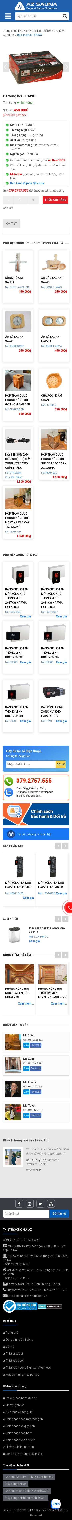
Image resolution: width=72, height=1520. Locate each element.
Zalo (26, 1045)
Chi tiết (11, 223)
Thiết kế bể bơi (14, 1360)
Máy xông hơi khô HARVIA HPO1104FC (18, 885)
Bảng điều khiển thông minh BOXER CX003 (16, 653)
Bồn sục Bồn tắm (16, 1476)
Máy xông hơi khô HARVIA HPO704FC (51, 885)
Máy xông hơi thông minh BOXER (25, 1497)
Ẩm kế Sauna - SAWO (15, 339)
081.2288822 (35, 1039)
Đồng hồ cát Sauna (14, 280)
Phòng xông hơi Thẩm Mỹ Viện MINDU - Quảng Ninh (52, 993)
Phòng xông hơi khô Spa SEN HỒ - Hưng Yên (17, 993)
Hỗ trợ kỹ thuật (14, 1405)
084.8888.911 (35, 1110)
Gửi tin (57, 1213)
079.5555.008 (35, 1063)
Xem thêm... (26, 1003)
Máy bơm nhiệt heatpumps (22, 1374)
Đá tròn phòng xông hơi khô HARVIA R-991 (52, 712)
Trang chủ (9, 30)
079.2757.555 (18, 190)
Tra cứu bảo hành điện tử (20, 1398)
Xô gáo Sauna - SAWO (52, 280)
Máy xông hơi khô (42, 1476)
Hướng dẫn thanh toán (19, 1446)
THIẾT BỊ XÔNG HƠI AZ (41, 1510)
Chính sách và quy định (20, 1426)
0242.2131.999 (57, 1290)
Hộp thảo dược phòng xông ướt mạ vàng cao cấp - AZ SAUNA (17, 520)
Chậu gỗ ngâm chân (51, 398)
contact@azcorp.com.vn (31, 1295)
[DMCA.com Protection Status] (50, 1306)
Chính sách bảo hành (19, 1433)
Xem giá (25, 616)
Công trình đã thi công (19, 1339)
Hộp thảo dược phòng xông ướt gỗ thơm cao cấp (17, 400)
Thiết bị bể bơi (14, 1353)
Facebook (36, 1045)
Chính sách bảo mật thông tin (24, 1419)
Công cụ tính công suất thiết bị (24, 1453)
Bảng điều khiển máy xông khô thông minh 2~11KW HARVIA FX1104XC (52, 598)
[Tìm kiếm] (65, 16)
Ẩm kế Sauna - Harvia (51, 339)
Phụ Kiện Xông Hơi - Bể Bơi (34, 30)
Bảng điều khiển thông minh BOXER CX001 (16, 712)
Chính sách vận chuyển (20, 1440)
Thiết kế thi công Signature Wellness (28, 1367)
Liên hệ (9, 1346)
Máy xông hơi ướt (15, 1483)
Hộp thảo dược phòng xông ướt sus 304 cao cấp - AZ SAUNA (53, 461)
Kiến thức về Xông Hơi (19, 1412)
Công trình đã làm (17, 955)
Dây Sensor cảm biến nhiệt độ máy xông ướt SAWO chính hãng (18, 461)
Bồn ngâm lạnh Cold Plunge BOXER (27, 1490)
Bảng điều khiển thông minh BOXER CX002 (52, 653)
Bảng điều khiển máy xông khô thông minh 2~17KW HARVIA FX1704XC (16, 598)
